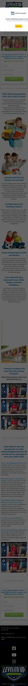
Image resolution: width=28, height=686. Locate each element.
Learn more (18, 26)
